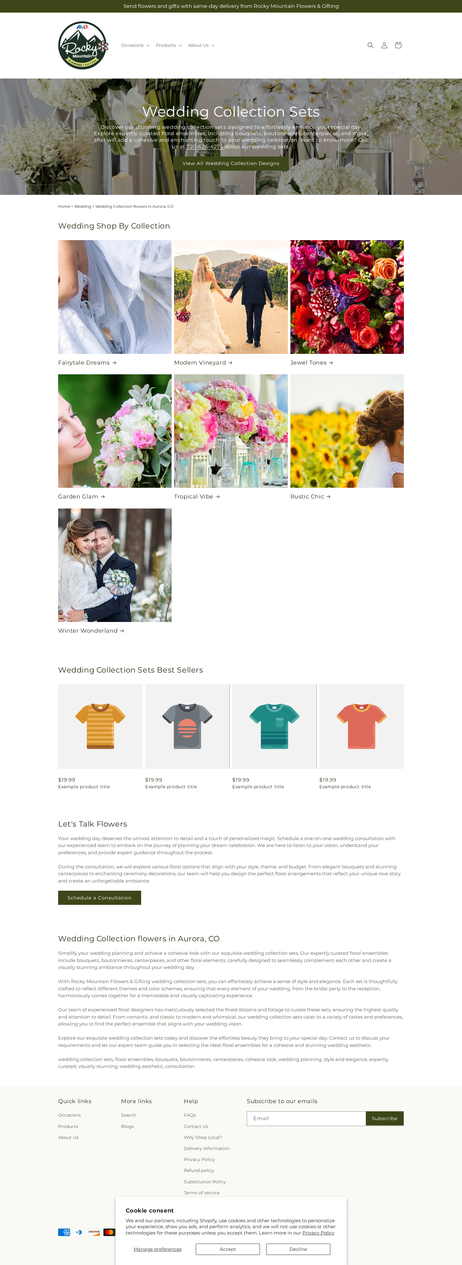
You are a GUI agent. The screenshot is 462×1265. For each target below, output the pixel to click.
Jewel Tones (308, 362)
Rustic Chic (307, 496)
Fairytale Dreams (84, 362)
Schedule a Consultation (100, 898)
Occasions (69, 1115)
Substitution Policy (205, 1182)
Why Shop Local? (203, 1137)
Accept (228, 1249)
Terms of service (202, 1193)
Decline (298, 1249)
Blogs (127, 1126)
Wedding (82, 206)
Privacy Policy (318, 1233)
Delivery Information (207, 1148)
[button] (134, 45)
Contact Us (196, 1126)
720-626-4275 (205, 147)
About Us (68, 1137)
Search (128, 1115)
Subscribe (385, 1118)
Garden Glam (78, 496)
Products (68, 1126)
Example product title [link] (84, 786)
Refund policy (199, 1171)
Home (64, 206)
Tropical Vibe (193, 496)
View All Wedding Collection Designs (231, 163)
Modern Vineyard (200, 362)
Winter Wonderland (88, 630)
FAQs (190, 1115)
